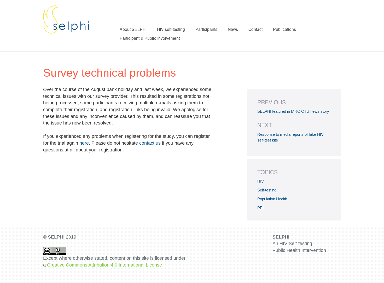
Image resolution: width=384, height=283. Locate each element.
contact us (150, 143)
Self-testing (266, 190)
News (233, 29)
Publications (284, 29)
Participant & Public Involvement (150, 38)
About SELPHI (133, 29)
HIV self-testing (171, 29)
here (84, 143)
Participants (206, 29)
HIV (260, 181)
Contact (255, 29)
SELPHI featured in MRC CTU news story (293, 111)
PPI (260, 208)
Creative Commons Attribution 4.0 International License (104, 265)
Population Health (272, 199)
